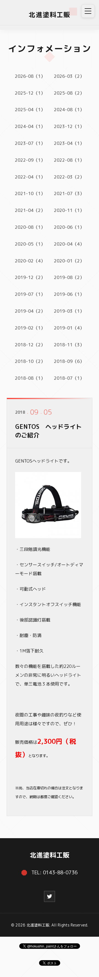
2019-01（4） (69, 328)
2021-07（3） (69, 193)
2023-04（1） (69, 143)
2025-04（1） (30, 110)
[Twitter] (49, 896)
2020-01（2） (69, 261)
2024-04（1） (30, 126)
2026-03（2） (69, 76)
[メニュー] (88, 11)
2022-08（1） (69, 160)
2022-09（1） (30, 160)
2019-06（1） (69, 294)
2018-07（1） (69, 378)
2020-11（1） (69, 210)
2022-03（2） (69, 177)
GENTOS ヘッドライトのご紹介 (48, 430)
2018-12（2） (30, 345)
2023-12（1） (69, 126)
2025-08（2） (69, 93)
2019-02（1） (30, 328)
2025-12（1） (30, 93)
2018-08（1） (30, 378)
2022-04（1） (30, 177)
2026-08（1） (30, 76)
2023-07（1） (30, 143)
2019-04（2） (30, 311)
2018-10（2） (30, 361)
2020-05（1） (30, 244)
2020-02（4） (30, 261)
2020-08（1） (30, 227)
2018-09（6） (69, 361)
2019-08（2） (69, 277)
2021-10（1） (30, 193)
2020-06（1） (69, 227)
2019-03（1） (69, 311)
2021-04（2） (30, 210)
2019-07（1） (30, 294)
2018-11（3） (69, 345)
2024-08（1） (69, 110)
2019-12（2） (30, 277)
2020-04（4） (69, 244)
